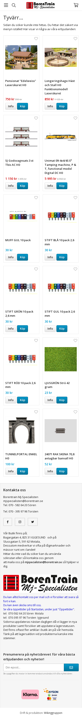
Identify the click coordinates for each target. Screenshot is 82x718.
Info (11, 106)
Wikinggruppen (53, 713)
